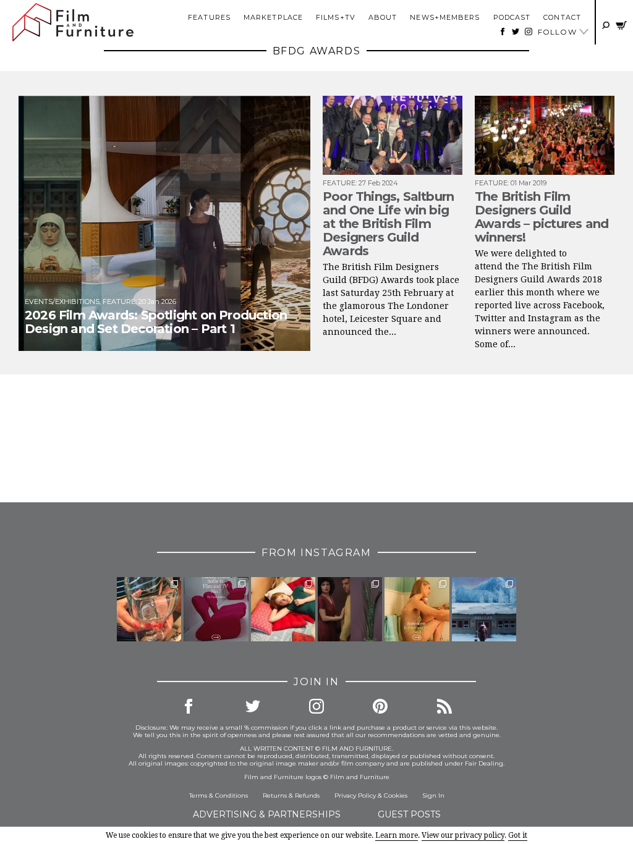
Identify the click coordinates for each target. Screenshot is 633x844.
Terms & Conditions (218, 795)
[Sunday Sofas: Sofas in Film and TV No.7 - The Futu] (216, 609)
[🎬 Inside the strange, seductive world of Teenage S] (484, 609)
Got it (517, 835)
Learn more (396, 835)
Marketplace (273, 17)
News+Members (445, 17)
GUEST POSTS (409, 814)
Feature (119, 301)
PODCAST (512, 17)
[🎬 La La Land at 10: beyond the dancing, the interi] (283, 609)
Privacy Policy (355, 795)
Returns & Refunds (291, 795)
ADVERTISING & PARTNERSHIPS (267, 814)
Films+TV (335, 17)
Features (209, 17)
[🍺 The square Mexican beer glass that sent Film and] (149, 609)
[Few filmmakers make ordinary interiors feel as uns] (350, 609)
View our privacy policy (463, 835)
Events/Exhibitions (62, 301)
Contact (562, 17)
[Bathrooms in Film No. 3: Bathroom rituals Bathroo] (416, 609)
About (382, 17)
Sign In (433, 795)
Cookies (395, 795)
